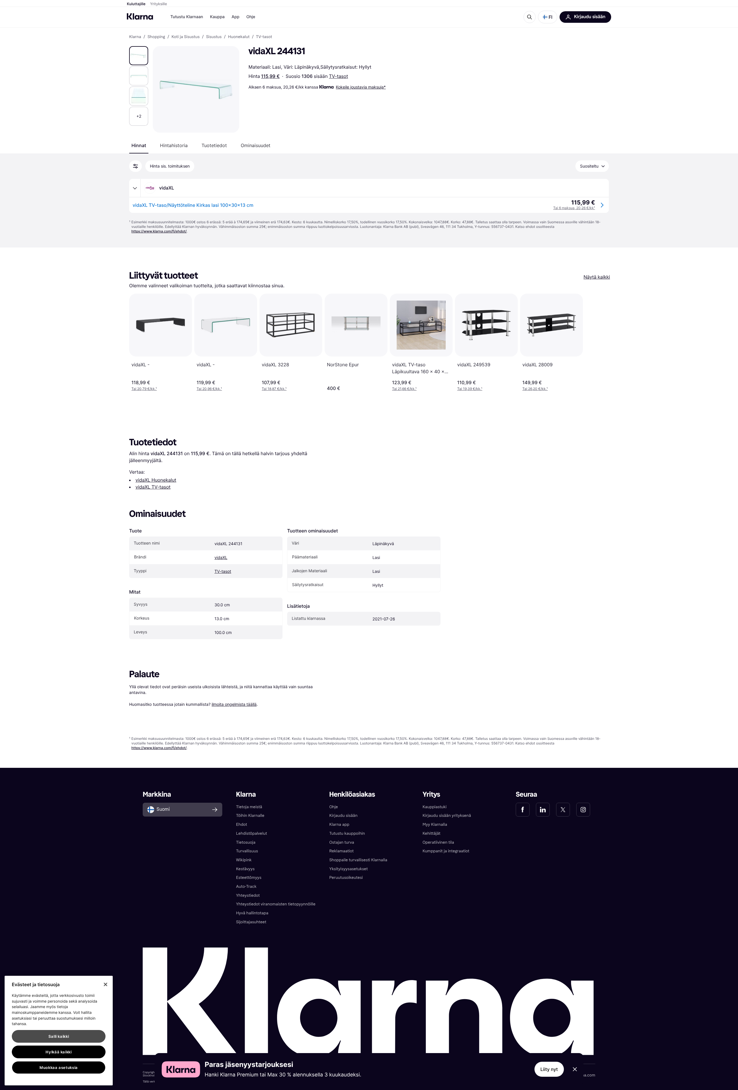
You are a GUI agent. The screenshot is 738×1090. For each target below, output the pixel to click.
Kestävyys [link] (245, 868)
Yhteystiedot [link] (248, 895)
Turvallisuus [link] (247, 851)
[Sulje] (105, 984)
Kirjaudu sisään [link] (343, 815)
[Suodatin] (135, 166)
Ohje (250, 16)
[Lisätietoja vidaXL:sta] (135, 188)
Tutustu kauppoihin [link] (347, 833)
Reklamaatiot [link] (341, 851)
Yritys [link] (431, 794)
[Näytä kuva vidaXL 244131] (138, 55)
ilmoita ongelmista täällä (234, 704)
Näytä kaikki (596, 277)
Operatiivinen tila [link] (438, 842)
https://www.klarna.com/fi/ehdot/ (159, 231)
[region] (59, 1030)
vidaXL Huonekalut (155, 480)
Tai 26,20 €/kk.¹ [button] (535, 389)
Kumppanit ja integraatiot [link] (446, 851)
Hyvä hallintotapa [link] (252, 913)
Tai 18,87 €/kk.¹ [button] (274, 389)
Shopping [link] (156, 37)
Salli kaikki (58, 1036)
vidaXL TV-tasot (153, 487)
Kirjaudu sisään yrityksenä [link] (447, 815)
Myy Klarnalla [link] (435, 824)
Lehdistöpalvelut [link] (251, 833)
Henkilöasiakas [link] (352, 794)
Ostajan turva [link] (341, 842)
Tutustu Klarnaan (186, 16)
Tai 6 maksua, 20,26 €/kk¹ (574, 208)
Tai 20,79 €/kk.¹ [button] (144, 389)
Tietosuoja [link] (245, 842)
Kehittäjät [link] (431, 833)
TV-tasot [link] (264, 37)
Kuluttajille (136, 4)
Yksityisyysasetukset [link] (348, 868)
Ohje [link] (333, 806)
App (235, 16)
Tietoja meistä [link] (249, 806)
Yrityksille (158, 4)
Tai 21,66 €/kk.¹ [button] (404, 389)
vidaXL (220, 557)
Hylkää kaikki (59, 1052)
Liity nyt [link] (549, 1069)
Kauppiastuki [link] (435, 806)
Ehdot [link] (241, 824)
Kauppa (217, 16)
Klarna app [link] (339, 824)
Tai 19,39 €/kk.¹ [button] (469, 389)
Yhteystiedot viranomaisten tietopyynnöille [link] (276, 904)
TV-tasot (338, 76)
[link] (523, 810)
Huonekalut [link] (239, 37)
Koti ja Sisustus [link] (186, 37)
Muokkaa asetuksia (58, 1067)
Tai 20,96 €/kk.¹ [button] (209, 389)
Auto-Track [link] (246, 886)
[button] (547, 17)
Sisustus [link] (214, 37)
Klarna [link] (135, 37)
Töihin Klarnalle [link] (250, 815)
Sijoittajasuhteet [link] (251, 922)
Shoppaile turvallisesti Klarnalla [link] (358, 860)
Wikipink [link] (244, 860)
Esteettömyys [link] (248, 877)
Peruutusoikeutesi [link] (346, 877)
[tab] (138, 145)
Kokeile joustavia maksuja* (361, 87)
